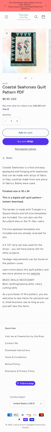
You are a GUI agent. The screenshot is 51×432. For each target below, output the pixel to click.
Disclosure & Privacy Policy (20, 371)
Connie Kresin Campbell (24, 425)
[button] (6, 17)
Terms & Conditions (15, 357)
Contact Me (11, 343)
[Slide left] (19, 78)
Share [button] (9, 158)
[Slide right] (32, 78)
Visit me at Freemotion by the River (24, 336)
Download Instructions (17, 350)
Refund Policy (12, 364)
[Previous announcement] (5, 6)
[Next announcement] (46, 6)
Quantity (6, 114)
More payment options (25, 149)
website (35, 273)
